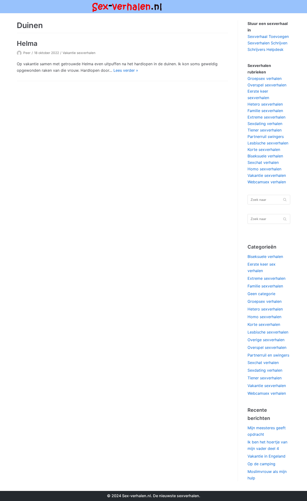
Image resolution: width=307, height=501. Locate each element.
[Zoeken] (284, 200)
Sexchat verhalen (263, 162)
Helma (27, 43)
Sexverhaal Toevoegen (268, 36)
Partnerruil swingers (266, 136)
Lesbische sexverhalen (268, 143)
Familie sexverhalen (265, 110)
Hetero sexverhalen (265, 104)
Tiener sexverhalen (265, 130)
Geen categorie (261, 293)
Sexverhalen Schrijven (267, 43)
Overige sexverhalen (266, 339)
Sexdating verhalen (265, 123)
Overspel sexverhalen (267, 85)
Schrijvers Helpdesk (265, 49)
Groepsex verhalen (265, 78)
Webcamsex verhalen (267, 181)
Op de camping (261, 463)
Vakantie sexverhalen (79, 53)
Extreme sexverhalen (266, 117)
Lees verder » (125, 70)
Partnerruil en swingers (268, 355)
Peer (26, 53)
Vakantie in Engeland (266, 456)
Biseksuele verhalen (265, 156)
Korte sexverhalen (264, 149)
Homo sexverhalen (264, 169)
